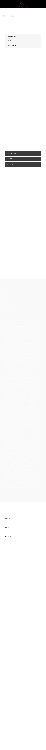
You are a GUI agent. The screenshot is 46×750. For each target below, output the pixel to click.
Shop (10, 41)
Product (12, 45)
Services (12, 36)
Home (5, 16)
